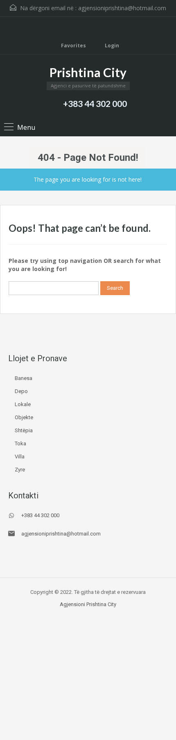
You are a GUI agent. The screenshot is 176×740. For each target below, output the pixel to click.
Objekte (24, 417)
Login (111, 45)
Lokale (23, 404)
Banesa (23, 378)
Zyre (20, 470)
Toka (20, 443)
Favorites (73, 45)
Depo (21, 391)
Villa (20, 456)
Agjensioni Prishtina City (88, 604)
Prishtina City (88, 72)
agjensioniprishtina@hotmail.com (122, 8)
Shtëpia (24, 430)
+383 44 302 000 (95, 103)
